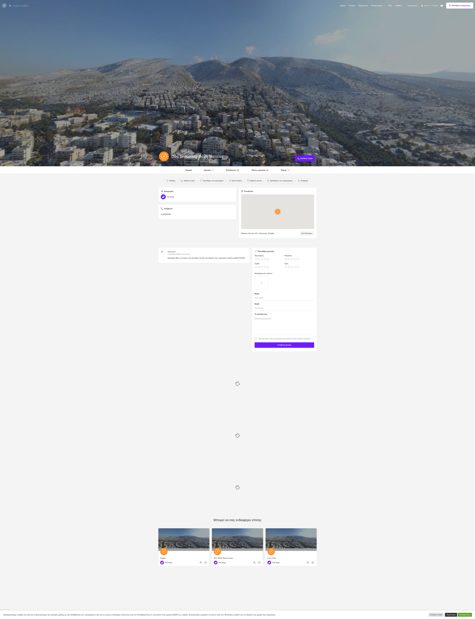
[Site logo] (4, 5)
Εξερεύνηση (363, 6)
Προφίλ (352, 6)
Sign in (426, 6)
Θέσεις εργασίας (259, 170)
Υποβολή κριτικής (284, 345)
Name (257, 294)
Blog (390, 6)
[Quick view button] (201, 563)
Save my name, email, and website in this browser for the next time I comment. (284, 339)
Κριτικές (208, 170)
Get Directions (306, 233)
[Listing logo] (164, 156)
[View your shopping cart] (441, 5)
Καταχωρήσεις (377, 6)
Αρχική (342, 6)
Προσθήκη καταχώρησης (461, 5)
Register (435, 6)
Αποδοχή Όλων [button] (464, 615)
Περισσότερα (451, 615)
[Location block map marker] (277, 211)
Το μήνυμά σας (261, 314)
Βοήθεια (399, 6)
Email (257, 304)
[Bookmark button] (206, 563)
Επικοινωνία (412, 6)
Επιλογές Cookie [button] (436, 615)
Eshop (285, 170)
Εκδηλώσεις (231, 170)
